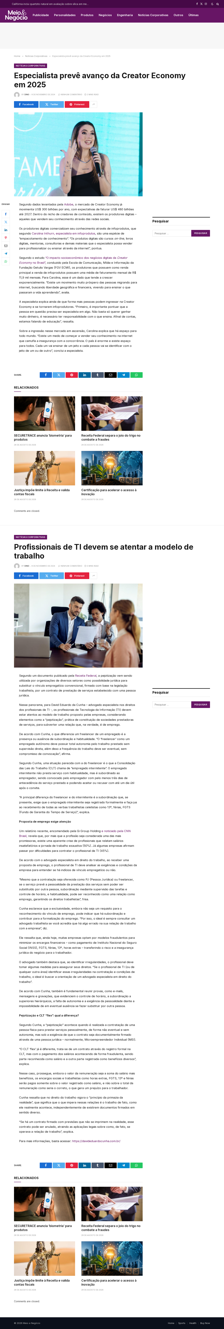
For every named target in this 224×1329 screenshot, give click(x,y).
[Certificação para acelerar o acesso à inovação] (111, 468)
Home (171, 1323)
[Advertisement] (112, 36)
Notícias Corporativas (153, 15)
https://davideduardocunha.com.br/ (96, 1141)
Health (192, 1323)
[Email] (6, 245)
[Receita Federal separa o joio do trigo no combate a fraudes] (111, 413)
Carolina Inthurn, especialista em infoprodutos (63, 233)
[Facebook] (6, 214)
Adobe (68, 204)
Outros (178, 15)
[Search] (217, 4)
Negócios (105, 15)
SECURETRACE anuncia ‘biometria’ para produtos (43, 437)
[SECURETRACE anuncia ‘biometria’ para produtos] (44, 413)
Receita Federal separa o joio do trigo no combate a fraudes (111, 437)
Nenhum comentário (71, 94)
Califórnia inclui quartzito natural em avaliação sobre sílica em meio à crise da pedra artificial (51, 3)
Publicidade (41, 15)
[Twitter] (6, 222)
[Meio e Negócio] (16, 15)
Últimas (193, 15)
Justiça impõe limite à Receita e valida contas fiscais (42, 492)
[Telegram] (6, 253)
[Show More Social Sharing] (93, 104)
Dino (26, 94)
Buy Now (205, 1323)
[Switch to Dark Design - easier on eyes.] (212, 4)
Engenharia (125, 15)
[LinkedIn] (6, 230)
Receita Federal (85, 675)
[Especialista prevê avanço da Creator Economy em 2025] (78, 154)
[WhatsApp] (6, 261)
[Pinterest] (6, 238)
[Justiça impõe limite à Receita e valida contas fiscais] (44, 468)
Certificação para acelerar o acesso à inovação (108, 492)
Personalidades (65, 15)
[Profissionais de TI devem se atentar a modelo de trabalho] (78, 626)
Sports (181, 1323)
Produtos (87, 15)
